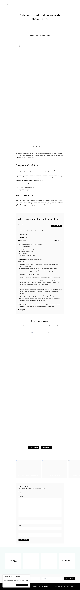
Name (20, 519)
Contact (34, 586)
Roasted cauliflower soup (23, 189)
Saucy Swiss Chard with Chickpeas (28, 476)
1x (56, 240)
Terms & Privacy (43, 586)
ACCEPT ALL (22, 584)
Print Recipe (43, 40)
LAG (74, 586)
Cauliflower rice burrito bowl (24, 191)
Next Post (46, 447)
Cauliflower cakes (55, 476)
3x (61, 240)
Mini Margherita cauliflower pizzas (26, 187)
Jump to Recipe (37, 40)
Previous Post (34, 447)
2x (58, 240)
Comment (21, 496)
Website (20, 532)
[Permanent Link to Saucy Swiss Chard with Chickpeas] (28, 467)
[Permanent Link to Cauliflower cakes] (54, 467)
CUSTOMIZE (10, 584)
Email (20, 525)
